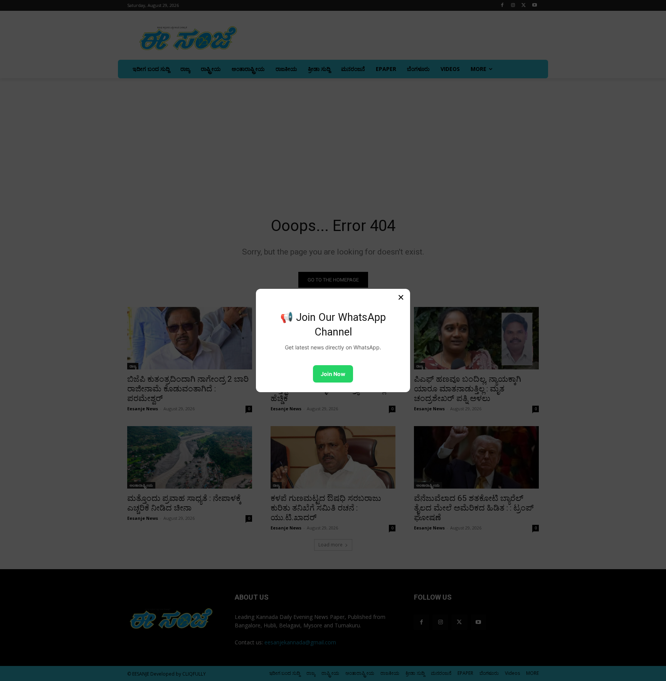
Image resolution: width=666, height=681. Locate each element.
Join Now (333, 374)
